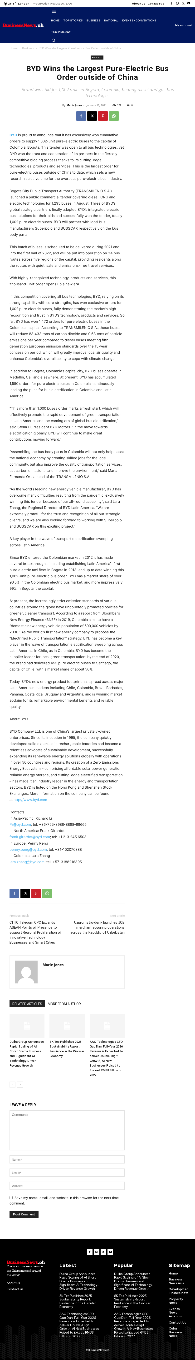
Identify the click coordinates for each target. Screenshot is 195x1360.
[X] (183, 3)
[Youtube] (189, 3)
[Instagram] (177, 3)
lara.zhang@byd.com (27, 862)
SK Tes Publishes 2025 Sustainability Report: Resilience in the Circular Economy (77, 1301)
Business (28, 48)
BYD (13, 135)
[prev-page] (12, 1085)
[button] (53, 40)
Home (14, 48)
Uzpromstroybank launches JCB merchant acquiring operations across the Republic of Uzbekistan (97, 927)
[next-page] (20, 1085)
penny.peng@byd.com (28, 849)
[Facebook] (172, 3)
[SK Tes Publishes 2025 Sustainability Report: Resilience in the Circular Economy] (66, 1026)
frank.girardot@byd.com (30, 837)
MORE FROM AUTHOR (64, 1004)
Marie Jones (74, 105)
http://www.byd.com (30, 799)
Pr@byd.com (20, 824)
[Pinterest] (103, 116)
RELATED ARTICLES (27, 1004)
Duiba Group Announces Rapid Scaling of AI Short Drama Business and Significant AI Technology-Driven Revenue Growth (79, 1281)
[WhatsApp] (114, 116)
